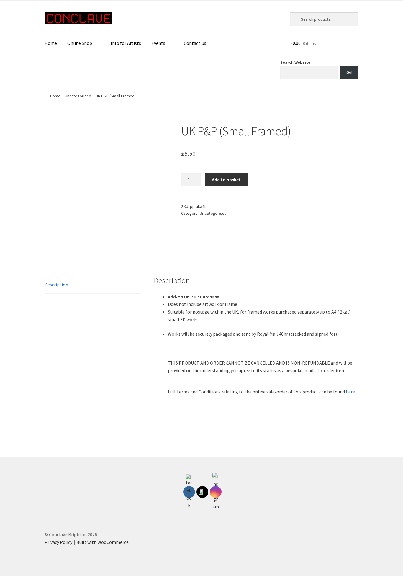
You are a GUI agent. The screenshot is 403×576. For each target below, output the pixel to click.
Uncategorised (78, 96)
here (350, 392)
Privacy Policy (58, 542)
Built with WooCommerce (102, 542)
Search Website (295, 62)
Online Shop (79, 43)
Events (158, 43)
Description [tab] (56, 285)
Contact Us (195, 43)
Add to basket (226, 180)
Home (51, 43)
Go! (349, 72)
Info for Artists (126, 43)
